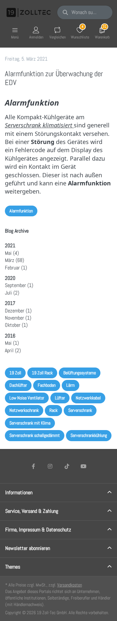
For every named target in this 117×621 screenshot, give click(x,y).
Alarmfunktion (21, 211)
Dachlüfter (18, 385)
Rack (53, 410)
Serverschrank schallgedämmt (34, 435)
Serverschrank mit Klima (29, 423)
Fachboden (47, 385)
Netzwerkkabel (88, 398)
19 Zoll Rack (42, 373)
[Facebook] (33, 466)
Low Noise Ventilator (26, 398)
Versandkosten (69, 585)
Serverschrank (80, 410)
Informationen (18, 492)
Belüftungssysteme (79, 373)
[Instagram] (50, 466)
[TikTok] (67, 466)
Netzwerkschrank (24, 410)
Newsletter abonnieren (27, 548)
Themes (12, 566)
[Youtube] (84, 466)
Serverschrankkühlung (89, 435)
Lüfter (60, 398)
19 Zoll (15, 373)
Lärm (70, 385)
